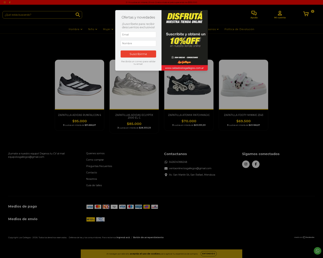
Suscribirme (138, 54)
